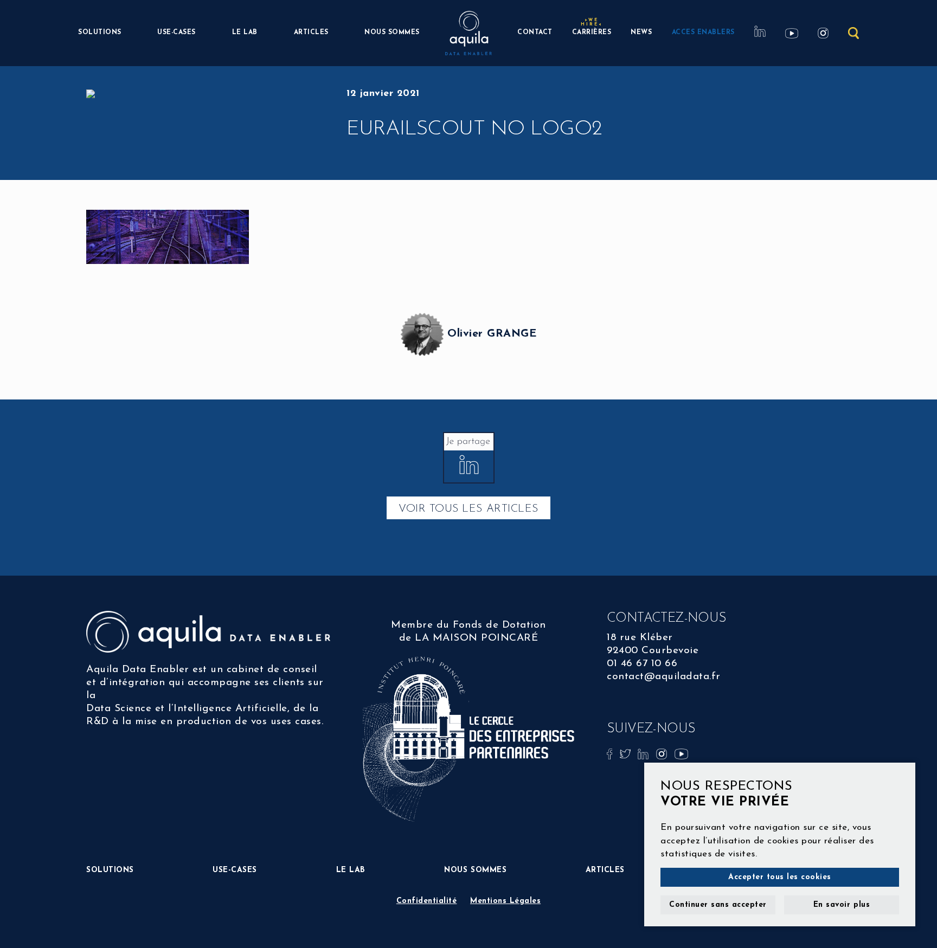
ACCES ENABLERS (703, 32)
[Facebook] (611, 753)
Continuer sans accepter (718, 905)
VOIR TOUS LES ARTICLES (468, 509)
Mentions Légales (505, 901)
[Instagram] (663, 753)
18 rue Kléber (640, 638)
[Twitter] (627, 753)
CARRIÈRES (592, 31)
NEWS (641, 32)
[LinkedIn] (645, 753)
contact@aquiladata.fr (664, 677)
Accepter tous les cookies (779, 877)
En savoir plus (841, 905)
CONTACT (535, 32)
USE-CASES (176, 32)
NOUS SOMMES (392, 32)
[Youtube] (681, 753)
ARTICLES (311, 32)
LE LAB (245, 32)
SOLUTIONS (99, 32)
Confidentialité (426, 901)
